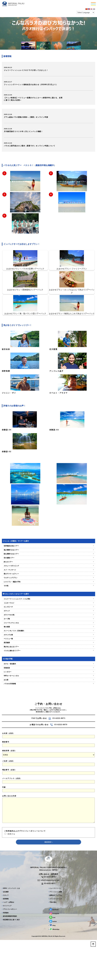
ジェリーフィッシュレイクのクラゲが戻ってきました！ (26, 70)
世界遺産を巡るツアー (48, 546)
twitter (52, 921)
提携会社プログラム (55, 895)
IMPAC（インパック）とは (11, 888)
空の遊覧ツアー (48, 558)
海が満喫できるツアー (48, 550)
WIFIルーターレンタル (48, 676)
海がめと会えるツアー (48, 647)
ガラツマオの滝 (48, 615)
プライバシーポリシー (9, 909)
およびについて (25, 831)
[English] (89, 9)
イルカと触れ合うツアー (48, 650)
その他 (48, 586)
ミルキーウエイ (48, 603)
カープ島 (48, 619)
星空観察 (48, 642)
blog (51, 925)
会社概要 (5, 892)
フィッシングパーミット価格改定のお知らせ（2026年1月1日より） (31, 84)
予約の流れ (52, 902)
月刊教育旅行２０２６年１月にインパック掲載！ (23, 131)
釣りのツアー (48, 562)
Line (51, 917)
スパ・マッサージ (48, 570)
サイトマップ (6, 905)
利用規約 (5, 912)
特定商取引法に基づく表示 (11, 919)
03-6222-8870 (49, 877)
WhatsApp (53, 929)
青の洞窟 (48, 627)
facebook (53, 909)
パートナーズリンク (55, 898)
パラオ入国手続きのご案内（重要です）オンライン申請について (29, 146)
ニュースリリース (54, 888)
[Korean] (94, 9)
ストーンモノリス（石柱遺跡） (48, 631)
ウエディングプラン (48, 578)
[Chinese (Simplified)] (86, 9)
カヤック (48, 611)
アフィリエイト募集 (55, 892)
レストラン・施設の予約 (48, 582)
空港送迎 (48, 668)
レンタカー (48, 672)
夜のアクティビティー (48, 574)
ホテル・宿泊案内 (48, 664)
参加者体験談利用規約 (9, 916)
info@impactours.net (50, 880)
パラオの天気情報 (48, 684)
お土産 (48, 680)
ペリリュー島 (48, 639)
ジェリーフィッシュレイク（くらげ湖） (48, 599)
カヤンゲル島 (48, 635)
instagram (53, 913)
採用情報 (5, 898)
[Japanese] (91, 9)
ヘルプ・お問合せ (8, 902)
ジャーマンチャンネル (48, 623)
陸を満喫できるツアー (48, 554)
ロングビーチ (48, 607)
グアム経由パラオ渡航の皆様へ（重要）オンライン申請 (26, 117)
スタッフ (5, 895)
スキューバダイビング (48, 566)
